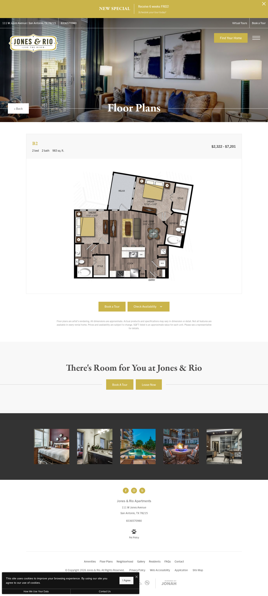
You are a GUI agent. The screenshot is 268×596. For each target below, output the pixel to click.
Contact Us (105, 591)
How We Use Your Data (36, 591)
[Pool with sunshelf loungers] (138, 446)
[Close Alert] (264, 5)
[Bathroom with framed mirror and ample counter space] (94, 446)
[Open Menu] (256, 38)
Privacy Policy (137, 570)
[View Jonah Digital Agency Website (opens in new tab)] (168, 583)
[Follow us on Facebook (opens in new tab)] (126, 491)
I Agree (126, 580)
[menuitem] (90, 561)
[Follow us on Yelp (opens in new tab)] (142, 491)
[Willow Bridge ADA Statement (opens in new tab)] (140, 584)
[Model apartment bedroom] (51, 446)
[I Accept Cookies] (136, 577)
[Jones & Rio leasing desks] (224, 446)
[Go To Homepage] (33, 43)
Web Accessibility (160, 570)
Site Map (198, 570)
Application (181, 570)
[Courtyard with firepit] (181, 446)
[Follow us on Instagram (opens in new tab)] (134, 491)
